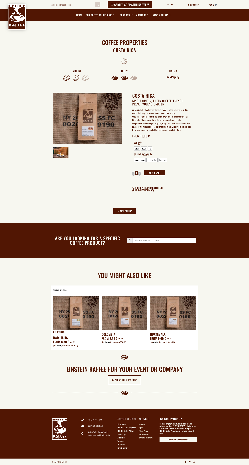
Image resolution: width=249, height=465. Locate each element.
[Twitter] (190, 462)
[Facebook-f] (168, 4)
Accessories (121, 437)
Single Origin (141, 100)
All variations (121, 424)
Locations (124, 15)
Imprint (141, 427)
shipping (58, 345)
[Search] (97, 4)
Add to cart (154, 172)
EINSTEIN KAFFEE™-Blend (125, 431)
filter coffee (162, 100)
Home (79, 15)
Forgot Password (122, 447)
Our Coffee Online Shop (99, 15)
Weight (138, 142)
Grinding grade (143, 154)
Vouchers (120, 441)
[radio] (137, 149)
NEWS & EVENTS (160, 15)
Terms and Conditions (146, 437)
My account (121, 444)
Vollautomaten (153, 104)
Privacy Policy (143, 431)
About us (141, 15)
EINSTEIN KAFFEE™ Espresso (126, 427)
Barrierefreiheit (144, 434)
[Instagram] (172, 4)
